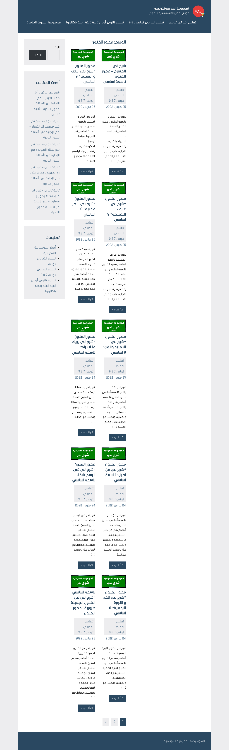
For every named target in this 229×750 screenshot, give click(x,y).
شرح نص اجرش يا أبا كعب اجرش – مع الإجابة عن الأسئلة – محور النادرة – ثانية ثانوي (47, 103)
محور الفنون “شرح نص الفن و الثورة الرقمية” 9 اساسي (114, 602)
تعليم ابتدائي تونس (182, 22)
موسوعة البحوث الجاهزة (44, 22)
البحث (56, 47)
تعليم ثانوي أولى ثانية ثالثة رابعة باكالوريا (95, 22)
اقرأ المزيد (118, 171)
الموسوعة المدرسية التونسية (171, 8)
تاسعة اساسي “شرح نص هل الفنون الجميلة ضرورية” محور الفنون (83, 602)
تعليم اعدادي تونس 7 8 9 (146, 22)
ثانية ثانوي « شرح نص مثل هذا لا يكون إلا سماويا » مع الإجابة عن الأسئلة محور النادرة (45, 201)
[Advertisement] (165, 63)
